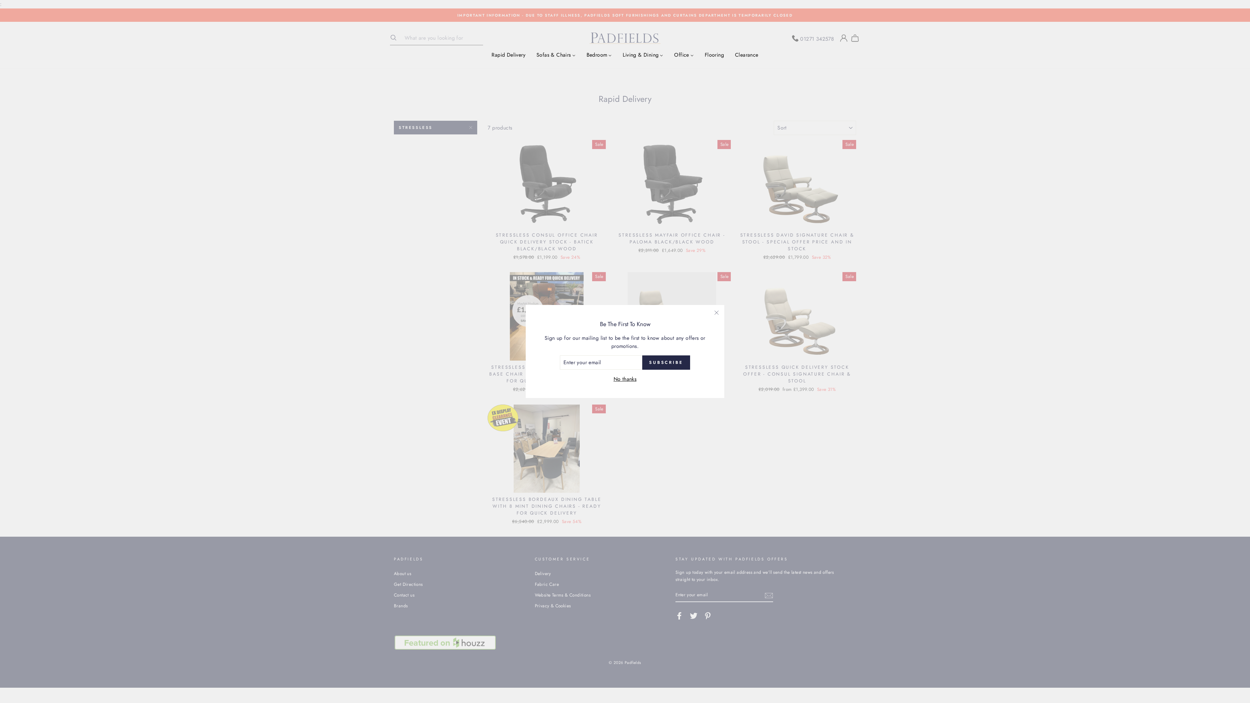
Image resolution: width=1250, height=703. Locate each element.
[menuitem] (508, 55)
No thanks (625, 379)
